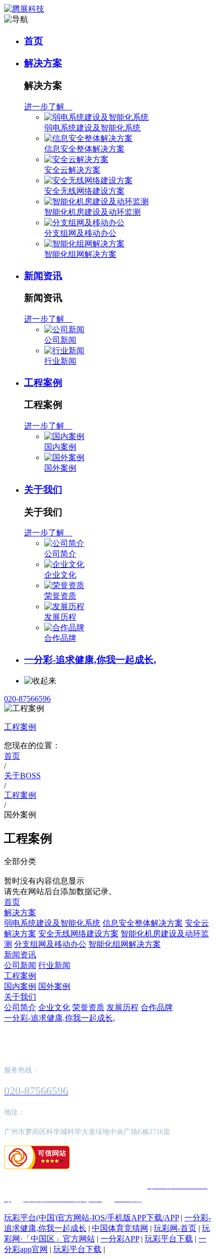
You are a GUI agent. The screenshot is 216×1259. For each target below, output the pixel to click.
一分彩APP (119, 1238)
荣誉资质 (60, 596)
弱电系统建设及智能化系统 (92, 127)
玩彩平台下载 (169, 1238)
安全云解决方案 (72, 170)
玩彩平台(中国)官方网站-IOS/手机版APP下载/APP (91, 1217)
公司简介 (60, 553)
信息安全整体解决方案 (84, 149)
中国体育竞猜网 (120, 1228)
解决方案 (43, 63)
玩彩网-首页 (175, 1228)
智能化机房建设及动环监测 (92, 212)
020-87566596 (27, 698)
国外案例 (60, 468)
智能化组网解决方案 (80, 254)
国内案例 (60, 447)
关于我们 (43, 489)
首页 (33, 41)
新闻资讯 (43, 275)
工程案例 (43, 382)
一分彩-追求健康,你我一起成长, (90, 659)
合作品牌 (60, 638)
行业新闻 (60, 361)
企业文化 (60, 575)
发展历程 (60, 617)
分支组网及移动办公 (80, 233)
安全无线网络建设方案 (84, 191)
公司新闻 (60, 340)
